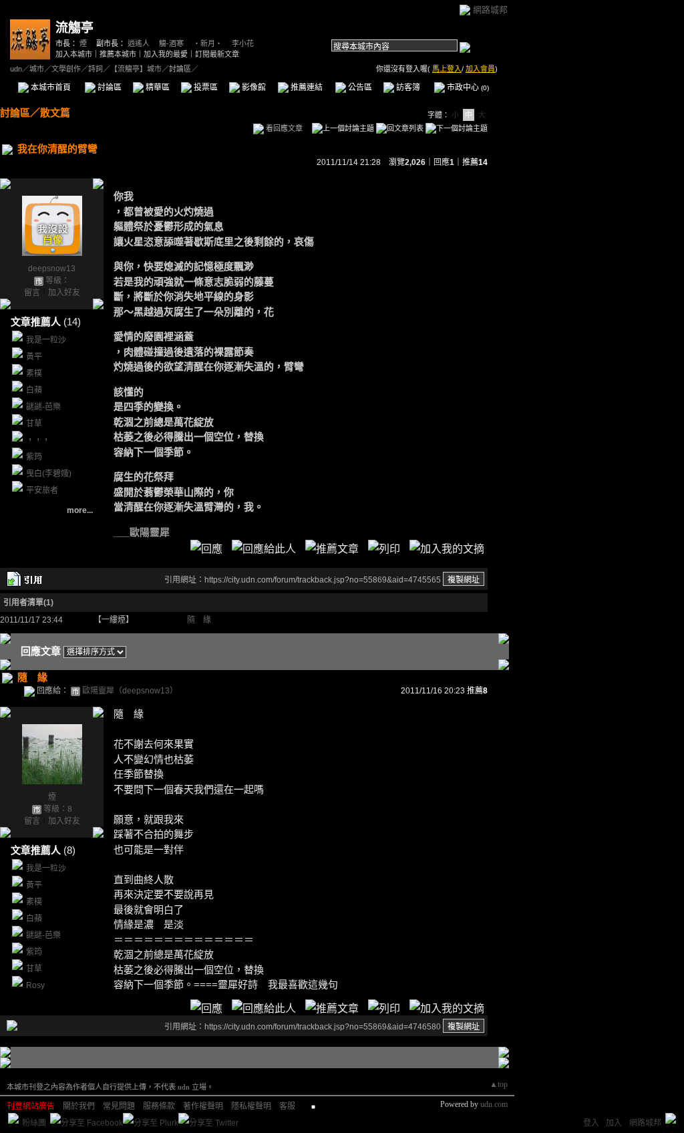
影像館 (253, 87)
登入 (591, 1123)
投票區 (205, 87)
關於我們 (79, 1106)
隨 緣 (199, 620)
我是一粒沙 (46, 340)
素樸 (34, 373)
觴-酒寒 (171, 43)
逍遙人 (139, 43)
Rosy (35, 985)
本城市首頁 (50, 87)
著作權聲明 (203, 1106)
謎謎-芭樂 (43, 407)
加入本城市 (73, 54)
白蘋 (34, 390)
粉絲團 (34, 1123)
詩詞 (95, 69)
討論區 (109, 87)
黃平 (34, 356)
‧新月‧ (207, 43)
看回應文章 (283, 128)
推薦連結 (306, 87)
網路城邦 (490, 10)
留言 (32, 292)
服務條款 (159, 1106)
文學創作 (66, 69)
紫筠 (34, 457)
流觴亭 (74, 28)
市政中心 (467, 87)
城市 (36, 69)
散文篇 (55, 112)
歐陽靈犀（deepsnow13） (130, 690)
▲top (499, 1084)
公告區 (359, 87)
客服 (287, 1106)
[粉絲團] (13, 1118)
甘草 (34, 423)
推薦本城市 (118, 54)
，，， (38, 440)
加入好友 (64, 292)
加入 (614, 1123)
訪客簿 (407, 87)
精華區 (157, 87)
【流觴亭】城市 (136, 69)
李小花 (243, 43)
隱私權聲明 (251, 1106)
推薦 (475, 162)
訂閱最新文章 (217, 54)
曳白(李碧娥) (48, 473)
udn (16, 69)
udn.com (494, 1104)
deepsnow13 (51, 268)
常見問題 (119, 1106)
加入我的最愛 (166, 54)
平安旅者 (42, 490)
